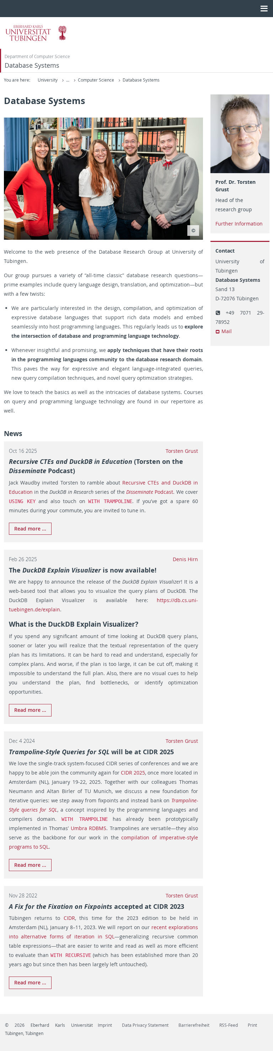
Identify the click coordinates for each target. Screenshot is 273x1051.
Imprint (105, 1025)
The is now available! (82, 570)
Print (252, 1025)
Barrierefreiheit (193, 1025)
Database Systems (32, 65)
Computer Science (96, 80)
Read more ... (30, 528)
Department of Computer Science (37, 56)
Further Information (239, 223)
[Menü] (264, 8)
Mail (226, 331)
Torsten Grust (182, 450)
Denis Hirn (185, 559)
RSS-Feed (228, 1025)
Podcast (149, 491)
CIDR (69, 918)
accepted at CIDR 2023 (96, 906)
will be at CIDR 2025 (91, 751)
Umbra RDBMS (88, 828)
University (48, 80)
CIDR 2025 (133, 772)
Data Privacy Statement (145, 1025)
